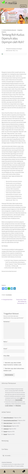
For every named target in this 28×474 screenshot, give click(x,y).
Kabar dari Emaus (8, 423)
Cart (21, 470)
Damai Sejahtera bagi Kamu (10, 420)
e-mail (6, 405)
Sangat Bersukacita (8, 417)
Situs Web (6, 355)
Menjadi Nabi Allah (7, 300)
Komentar (7, 321)
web (21, 398)
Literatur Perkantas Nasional (9, 30)
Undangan (6, 428)
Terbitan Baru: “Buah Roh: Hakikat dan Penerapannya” (21, 301)
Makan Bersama (7, 426)
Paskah (5, 431)
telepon (11, 405)
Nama (6, 341)
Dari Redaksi (9, 294)
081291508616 (18, 400)
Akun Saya (4, 471)
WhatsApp (18, 405)
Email (6, 348)
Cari (14, 471)
